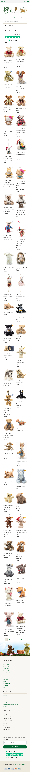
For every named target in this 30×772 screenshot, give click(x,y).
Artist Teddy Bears (7, 673)
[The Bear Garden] (15, 10)
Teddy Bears (6, 668)
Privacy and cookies (8, 702)
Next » (22, 639)
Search (5, 695)
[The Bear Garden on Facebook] (6, 729)
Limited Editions (7, 670)
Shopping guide (7, 697)
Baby (4, 681)
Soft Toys (5, 679)
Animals (5, 675)
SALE (4, 687)
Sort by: (7, 21)
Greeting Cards (7, 683)
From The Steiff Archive (8, 664)
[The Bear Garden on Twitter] (4, 729)
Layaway (5, 706)
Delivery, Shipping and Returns (10, 704)
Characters (6, 677)
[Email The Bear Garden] (9, 729)
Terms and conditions (8, 700)
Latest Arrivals (6, 666)
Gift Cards (5, 685)
